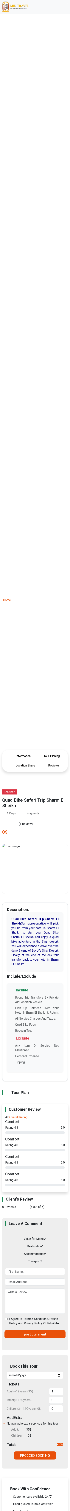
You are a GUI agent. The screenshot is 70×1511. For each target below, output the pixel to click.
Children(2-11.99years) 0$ (24, 1408)
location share (25, 765)
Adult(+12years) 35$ (20, 1391)
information (23, 756)
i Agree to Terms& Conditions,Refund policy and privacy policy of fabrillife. (34, 1321)
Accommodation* (35, 1254)
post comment (35, 1334)
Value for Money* (35, 1239)
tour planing (51, 756)
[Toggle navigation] (62, 7)
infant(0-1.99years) (19, 1400)
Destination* (35, 1246)
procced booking (35, 1455)
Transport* (35, 1261)
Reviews (53, 765)
